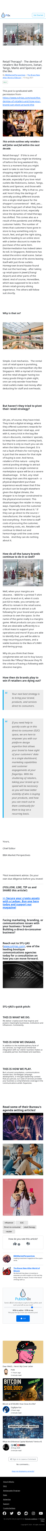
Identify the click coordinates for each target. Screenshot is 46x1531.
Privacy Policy (42, 1520)
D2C (22, 1222)
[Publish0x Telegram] (19, 1513)
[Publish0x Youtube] (41, 1513)
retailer (9, 1231)
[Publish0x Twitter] (12, 1513)
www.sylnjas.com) (14, 946)
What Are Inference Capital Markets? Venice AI (22, 1441)
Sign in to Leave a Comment (24, 1459)
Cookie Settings (9, 1508)
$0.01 (5, 82)
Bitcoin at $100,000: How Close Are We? (19, 1404)
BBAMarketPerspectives (15, 75)
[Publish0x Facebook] (4, 1513)
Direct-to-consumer (12, 1227)
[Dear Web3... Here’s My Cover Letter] (23, 1352)
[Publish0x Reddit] (26, 1513)
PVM (13, 1370)
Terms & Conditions (31, 1519)
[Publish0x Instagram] (33, 1513)
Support (6, 1504)
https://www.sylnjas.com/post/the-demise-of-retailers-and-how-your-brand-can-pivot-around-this (22, 101)
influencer (9, 1222)
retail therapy (29, 1227)
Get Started (38, 15)
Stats (5, 1495)
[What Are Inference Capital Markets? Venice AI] (23, 1427)
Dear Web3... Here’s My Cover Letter (18, 1366)
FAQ (5, 1486)
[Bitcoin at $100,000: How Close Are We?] (23, 1389)
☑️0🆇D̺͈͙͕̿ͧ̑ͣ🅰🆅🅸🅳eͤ (18, 1445)
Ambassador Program (11, 1490)
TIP (24, 1318)
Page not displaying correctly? (23, 1471)
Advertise (7, 1499)
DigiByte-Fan (16, 1407)
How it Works (8, 1482)
